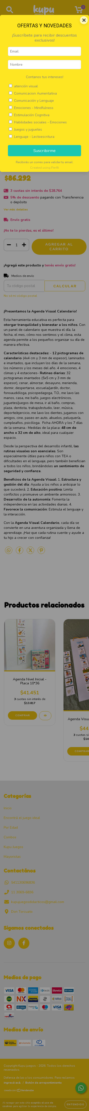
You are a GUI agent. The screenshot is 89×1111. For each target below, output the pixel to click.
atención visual (26, 86)
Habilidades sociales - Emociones (40, 122)
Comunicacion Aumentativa (35, 93)
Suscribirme (44, 150)
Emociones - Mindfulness (33, 107)
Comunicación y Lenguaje (34, 100)
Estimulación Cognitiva (31, 115)
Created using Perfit (44, 167)
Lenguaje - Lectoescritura (34, 136)
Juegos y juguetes (28, 129)
